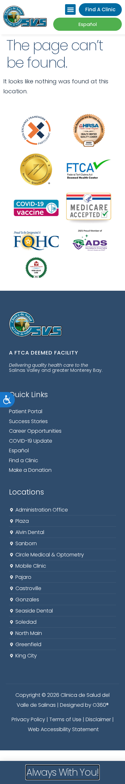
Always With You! (62, 772)
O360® (101, 705)
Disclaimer (98, 719)
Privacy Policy (28, 719)
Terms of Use (65, 719)
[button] (70, 9)
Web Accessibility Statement (63, 729)
